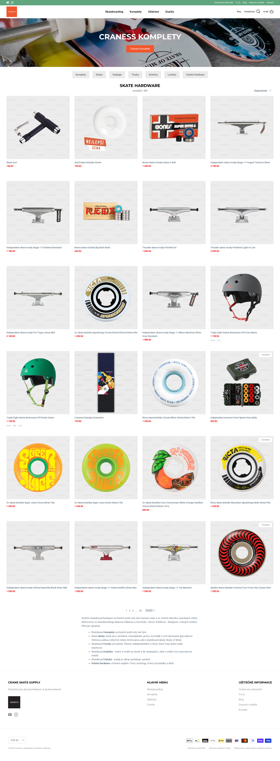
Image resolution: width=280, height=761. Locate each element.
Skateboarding (114, 11)
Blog (245, 2)
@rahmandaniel (53, 689)
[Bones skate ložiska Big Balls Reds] (106, 212)
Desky (99, 74)
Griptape (117, 74)
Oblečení (153, 11)
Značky (169, 11)
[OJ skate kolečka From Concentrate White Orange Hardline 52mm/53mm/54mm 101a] (174, 467)
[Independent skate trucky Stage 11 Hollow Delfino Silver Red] (106, 552)
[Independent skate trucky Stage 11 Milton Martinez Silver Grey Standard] (174, 297)
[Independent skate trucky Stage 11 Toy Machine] (174, 552)
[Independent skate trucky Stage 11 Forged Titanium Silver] (242, 127)
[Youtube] (7, 2)
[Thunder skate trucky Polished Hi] (174, 212)
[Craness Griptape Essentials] (106, 382)
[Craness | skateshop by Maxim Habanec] (11, 11)
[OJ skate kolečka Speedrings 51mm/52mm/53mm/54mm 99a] (106, 297)
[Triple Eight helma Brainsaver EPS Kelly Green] (38, 382)
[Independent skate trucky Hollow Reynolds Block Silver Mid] (38, 552)
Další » (150, 610)
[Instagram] (12, 2)
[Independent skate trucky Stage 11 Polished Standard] (38, 212)
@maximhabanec (32, 689)
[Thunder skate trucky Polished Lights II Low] (242, 212)
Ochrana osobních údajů (220, 748)
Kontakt (270, 2)
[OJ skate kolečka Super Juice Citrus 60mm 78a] (38, 467)
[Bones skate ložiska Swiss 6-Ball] (174, 127)
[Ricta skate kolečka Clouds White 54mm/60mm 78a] (174, 382)
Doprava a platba (256, 2)
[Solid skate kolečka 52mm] (106, 127)
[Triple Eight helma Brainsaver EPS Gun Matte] (242, 297)
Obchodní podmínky (196, 748)
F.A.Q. (238, 2)
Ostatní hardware (195, 74)
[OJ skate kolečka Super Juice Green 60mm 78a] (106, 467)
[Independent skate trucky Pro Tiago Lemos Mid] (38, 297)
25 (140, 610)
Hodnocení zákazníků (223, 2)
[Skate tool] (38, 127)
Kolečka (153, 74)
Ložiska (172, 74)
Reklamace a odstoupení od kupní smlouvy (253, 748)
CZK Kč (15, 740)
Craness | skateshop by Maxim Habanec (32, 748)
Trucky (135, 74)
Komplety (136, 11)
